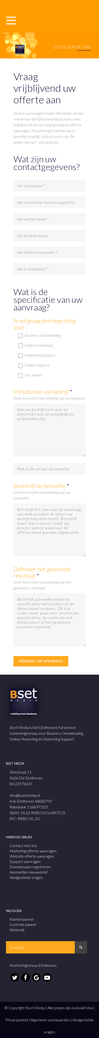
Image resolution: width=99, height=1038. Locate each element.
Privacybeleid (17, 1019)
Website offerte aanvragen (32, 856)
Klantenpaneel (21, 919)
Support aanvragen (25, 861)
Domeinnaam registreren (30, 866)
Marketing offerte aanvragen (33, 850)
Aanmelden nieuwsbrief (29, 872)
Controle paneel (23, 924)
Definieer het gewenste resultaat (41, 572)
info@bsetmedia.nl (25, 795)
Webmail (17, 929)
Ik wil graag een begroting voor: (44, 324)
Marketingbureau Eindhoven (33, 965)
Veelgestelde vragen (26, 877)
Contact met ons (23, 845)
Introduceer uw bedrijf (42, 391)
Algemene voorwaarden (50, 1019)
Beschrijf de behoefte (41, 485)
